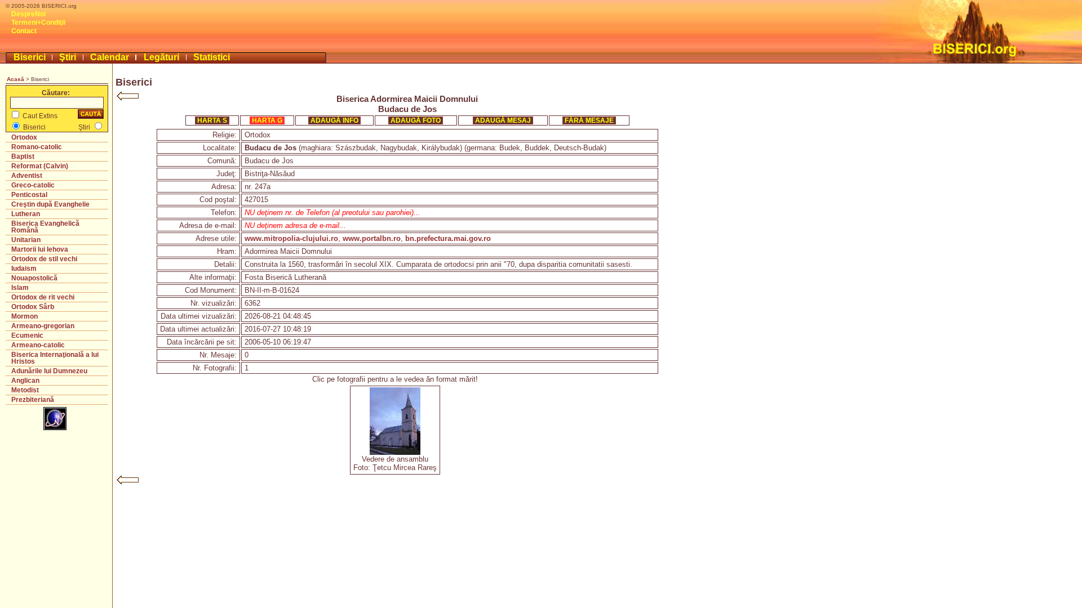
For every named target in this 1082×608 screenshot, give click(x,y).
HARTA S (212, 120)
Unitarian (26, 239)
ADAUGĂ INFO (334, 120)
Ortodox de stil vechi (44, 259)
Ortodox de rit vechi (42, 297)
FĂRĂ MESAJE (589, 120)
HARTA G (267, 120)
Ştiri (67, 57)
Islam (20, 287)
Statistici (211, 57)
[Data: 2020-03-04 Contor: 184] (395, 452)
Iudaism (24, 268)
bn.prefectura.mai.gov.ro (448, 238)
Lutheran (25, 214)
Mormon (24, 316)
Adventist (26, 175)
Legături (161, 57)
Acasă (15, 79)
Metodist (25, 390)
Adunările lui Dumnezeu (49, 371)
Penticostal (29, 194)
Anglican (25, 380)
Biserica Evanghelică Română (45, 227)
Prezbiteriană (32, 399)
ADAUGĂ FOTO (415, 120)
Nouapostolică (34, 278)
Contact (24, 31)
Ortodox (24, 137)
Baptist (22, 156)
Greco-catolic (33, 185)
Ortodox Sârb (32, 306)
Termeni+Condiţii (38, 22)
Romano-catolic (36, 147)
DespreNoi (28, 14)
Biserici (30, 57)
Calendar (109, 57)
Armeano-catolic (38, 345)
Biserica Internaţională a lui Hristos (55, 358)
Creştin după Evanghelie (50, 204)
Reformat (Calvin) (39, 166)
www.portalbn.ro (372, 238)
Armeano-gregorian (42, 326)
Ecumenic (27, 335)
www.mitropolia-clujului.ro (291, 238)
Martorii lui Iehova (39, 249)
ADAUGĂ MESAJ (503, 120)
